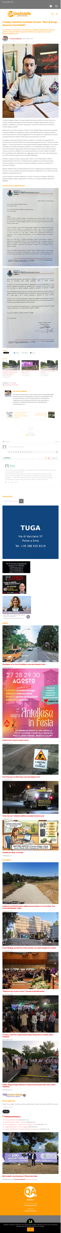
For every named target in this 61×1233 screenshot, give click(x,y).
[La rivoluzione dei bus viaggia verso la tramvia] (49, 365)
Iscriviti (6, 1111)
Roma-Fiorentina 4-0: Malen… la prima (15, 1122)
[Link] (27, 452)
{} (29, 451)
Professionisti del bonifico (11, 1120)
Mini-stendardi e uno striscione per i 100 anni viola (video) (19, 1176)
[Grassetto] (9, 452)
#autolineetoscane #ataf (11, 385)
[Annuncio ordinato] (18, 452)
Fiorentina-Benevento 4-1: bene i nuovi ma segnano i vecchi (20, 1124)
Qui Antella (13, 383)
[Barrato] (16, 452)
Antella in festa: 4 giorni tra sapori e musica (15, 740)
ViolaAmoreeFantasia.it (12, 1117)
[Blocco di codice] (25, 452)
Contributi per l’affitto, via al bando (12, 852)
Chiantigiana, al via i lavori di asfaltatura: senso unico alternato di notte (23, 664)
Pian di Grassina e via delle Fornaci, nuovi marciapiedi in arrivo (21, 777)
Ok (30, 1229)
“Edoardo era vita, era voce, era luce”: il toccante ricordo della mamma (23, 991)
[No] (59, 1228)
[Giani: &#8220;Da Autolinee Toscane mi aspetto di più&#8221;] (30, 365)
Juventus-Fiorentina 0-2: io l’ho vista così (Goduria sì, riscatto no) (22, 1129)
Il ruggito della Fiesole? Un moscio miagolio (16, 1127)
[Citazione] (23, 452)
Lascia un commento (31, 1179)
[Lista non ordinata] (20, 452)
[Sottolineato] (14, 452)
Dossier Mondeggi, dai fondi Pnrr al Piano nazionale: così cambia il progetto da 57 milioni (29, 948)
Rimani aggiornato (8, 2)
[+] (31, 451)
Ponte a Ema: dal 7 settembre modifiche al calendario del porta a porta (23, 816)
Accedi (56, 441)
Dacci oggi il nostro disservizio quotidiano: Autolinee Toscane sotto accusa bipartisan (9, 372)
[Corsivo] (11, 452)
